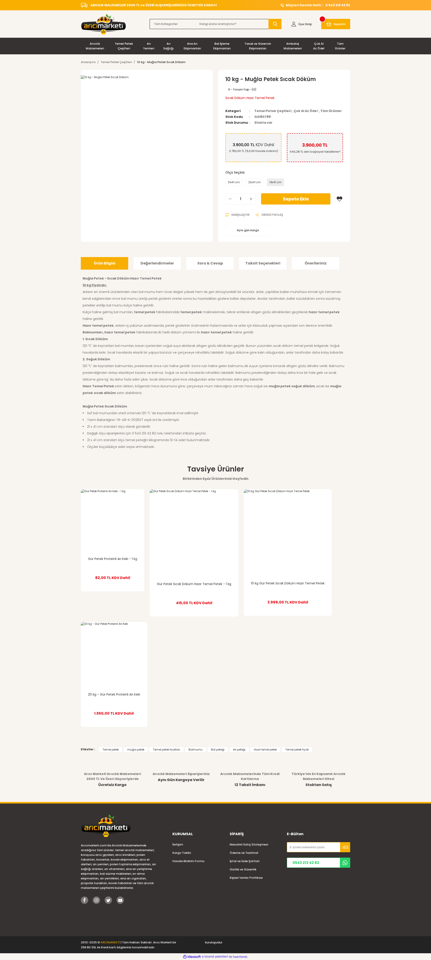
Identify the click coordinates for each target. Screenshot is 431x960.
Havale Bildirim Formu (188, 861)
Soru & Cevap (210, 263)
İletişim (177, 844)
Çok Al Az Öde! (306, 111)
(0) (253, 89)
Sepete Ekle (296, 199)
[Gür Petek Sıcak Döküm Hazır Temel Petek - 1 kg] (194, 533)
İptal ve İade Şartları (245, 861)
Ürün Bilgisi (104, 263)
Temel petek (111, 749)
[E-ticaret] (215, 957)
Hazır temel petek (265, 749)
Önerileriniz (316, 263)
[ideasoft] (192, 957)
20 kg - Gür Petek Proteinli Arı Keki (114, 694)
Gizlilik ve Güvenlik (243, 869)
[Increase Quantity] (250, 199)
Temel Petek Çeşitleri (272, 111)
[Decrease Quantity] (230, 199)
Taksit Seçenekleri (262, 263)
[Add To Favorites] (339, 199)
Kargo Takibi (181, 853)
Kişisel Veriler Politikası (246, 878)
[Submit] (345, 847)
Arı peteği (239, 749)
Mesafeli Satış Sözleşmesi (249, 844)
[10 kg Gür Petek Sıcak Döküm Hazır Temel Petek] (288, 533)
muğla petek (135, 749)
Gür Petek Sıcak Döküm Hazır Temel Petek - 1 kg (194, 584)
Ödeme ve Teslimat (244, 853)
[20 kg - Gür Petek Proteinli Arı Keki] (114, 655)
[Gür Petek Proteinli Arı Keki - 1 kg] (113, 521)
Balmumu (195, 749)
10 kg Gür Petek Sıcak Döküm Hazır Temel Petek (288, 583)
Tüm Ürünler (331, 111)
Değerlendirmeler (157, 263)
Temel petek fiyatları (166, 749)
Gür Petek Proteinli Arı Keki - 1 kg (112, 559)
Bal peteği (217, 749)
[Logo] (103, 24)
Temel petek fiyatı (297, 749)
